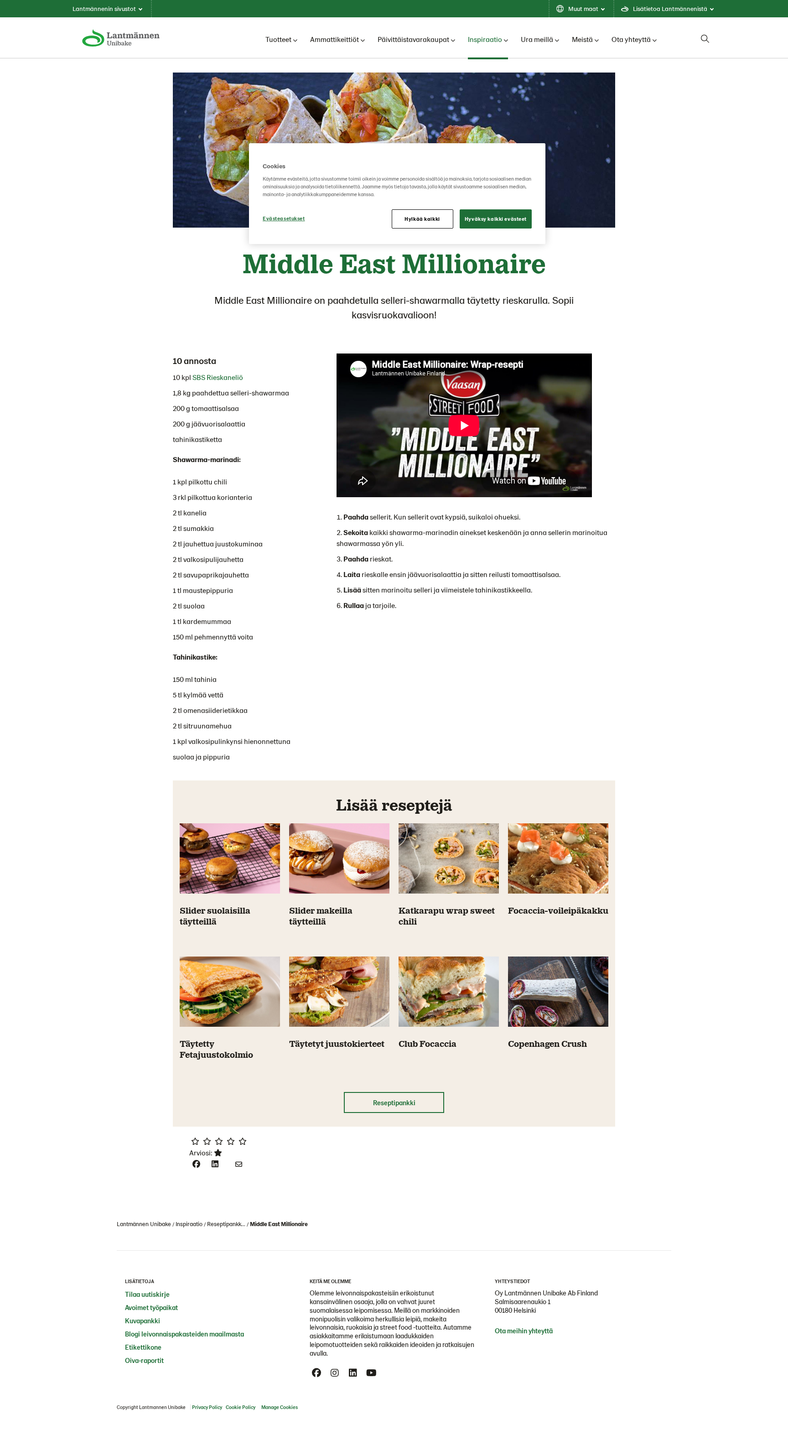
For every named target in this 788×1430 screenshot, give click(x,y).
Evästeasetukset (284, 218)
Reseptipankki (394, 1102)
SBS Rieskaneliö (217, 377)
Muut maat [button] (583, 8)
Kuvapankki (142, 1320)
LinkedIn (353, 1373)
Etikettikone (143, 1347)
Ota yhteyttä (631, 39)
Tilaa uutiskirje (147, 1294)
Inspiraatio (485, 39)
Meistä (582, 39)
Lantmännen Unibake (144, 1223)
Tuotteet (278, 39)
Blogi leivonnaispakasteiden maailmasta (184, 1334)
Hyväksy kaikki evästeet (496, 219)
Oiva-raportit (144, 1360)
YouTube (371, 1373)
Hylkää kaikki (422, 219)
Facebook (316, 1373)
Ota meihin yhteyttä (524, 1330)
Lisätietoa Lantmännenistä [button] (670, 8)
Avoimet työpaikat (151, 1307)
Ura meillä (537, 39)
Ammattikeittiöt (334, 39)
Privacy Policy (207, 1407)
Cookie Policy (240, 1407)
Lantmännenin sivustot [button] (104, 8)
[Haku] (705, 39)
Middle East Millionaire (279, 1223)
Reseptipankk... (226, 1223)
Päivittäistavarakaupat (413, 39)
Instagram (335, 1373)
